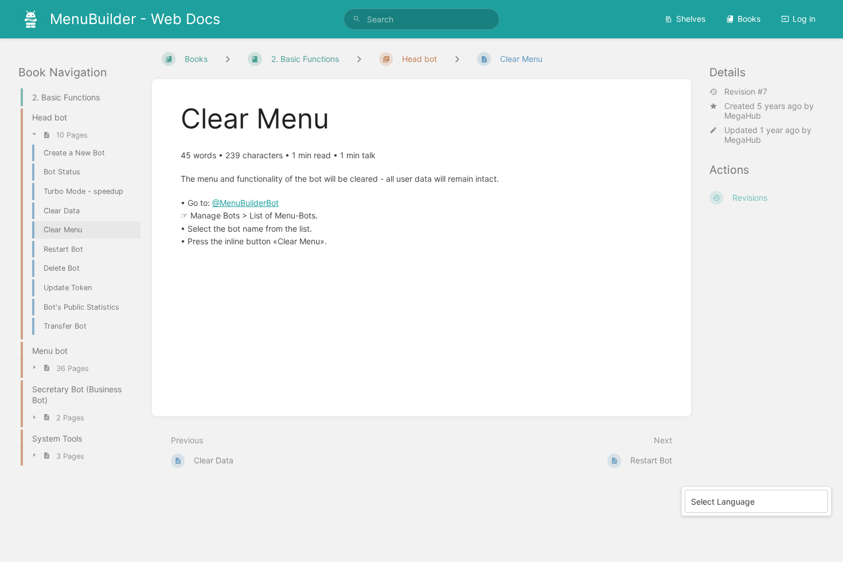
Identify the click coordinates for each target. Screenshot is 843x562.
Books (748, 19)
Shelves (690, 19)
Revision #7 (745, 91)
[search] (421, 19)
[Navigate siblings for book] (227, 58)
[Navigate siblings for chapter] (359, 58)
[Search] (357, 19)
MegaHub (742, 115)
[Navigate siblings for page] (457, 58)
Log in (804, 19)
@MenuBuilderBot (245, 203)
